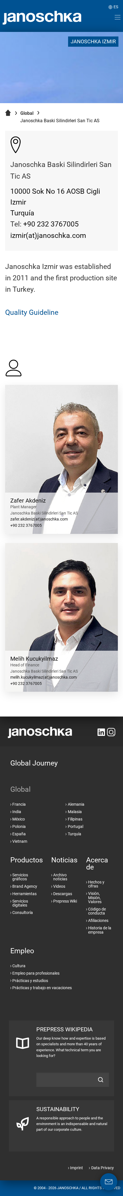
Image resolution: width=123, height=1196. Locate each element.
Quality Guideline (31, 312)
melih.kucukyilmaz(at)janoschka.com (43, 677)
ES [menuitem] (116, 7)
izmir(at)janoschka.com (48, 235)
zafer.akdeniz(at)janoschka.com (39, 519)
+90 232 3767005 (51, 224)
